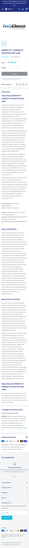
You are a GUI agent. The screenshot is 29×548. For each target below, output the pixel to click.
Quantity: (4, 67)
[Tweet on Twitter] (23, 84)
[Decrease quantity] (9, 67)
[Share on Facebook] (17, 84)
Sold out (14, 73)
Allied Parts (5, 57)
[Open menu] (2, 9)
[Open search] (20, 9)
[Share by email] (26, 84)
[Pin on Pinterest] (20, 84)
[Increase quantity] (17, 67)
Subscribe (7, 517)
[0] (26, 9)
